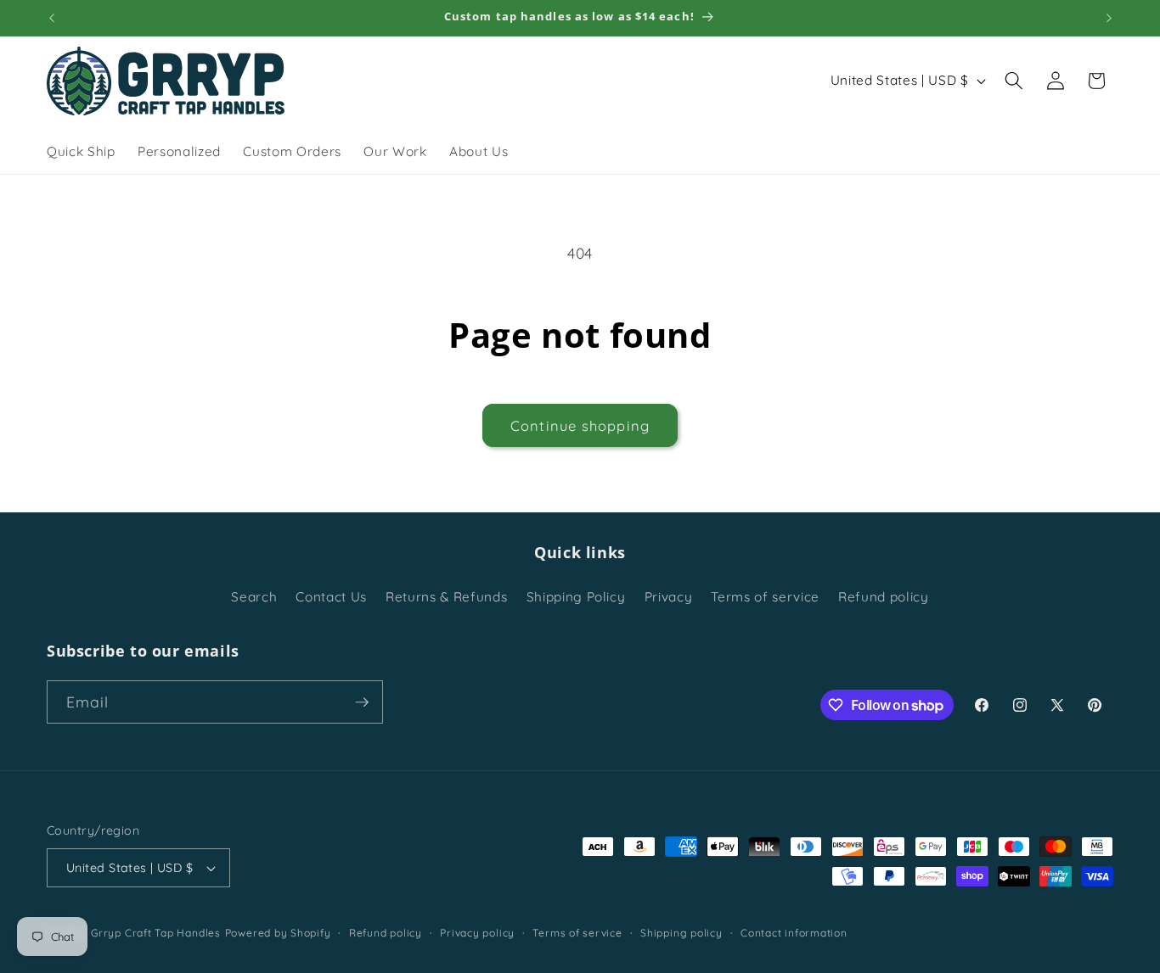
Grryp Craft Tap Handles (156, 932)
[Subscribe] (361, 702)
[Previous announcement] (51, 18)
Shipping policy (681, 932)
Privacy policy (477, 932)
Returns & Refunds (446, 597)
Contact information (793, 932)
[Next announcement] (1109, 18)
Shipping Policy (576, 597)
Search (254, 597)
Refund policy (883, 597)
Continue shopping (580, 425)
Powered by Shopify (278, 932)
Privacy (669, 597)
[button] (1014, 80)
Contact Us (331, 597)
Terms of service (765, 597)
